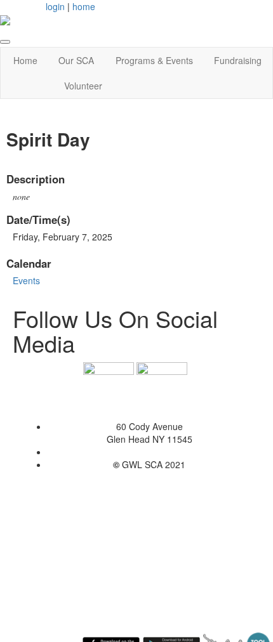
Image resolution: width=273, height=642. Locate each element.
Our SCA (76, 60)
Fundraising (238, 60)
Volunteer (83, 85)
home (83, 6)
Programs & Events (154, 60)
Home (25, 60)
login (55, 6)
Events (26, 280)
